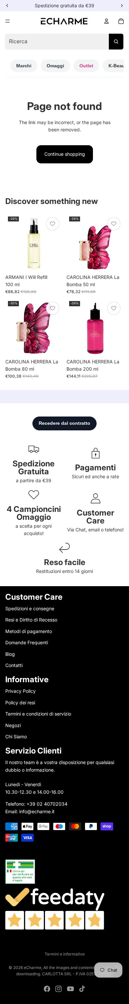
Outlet (86, 65)
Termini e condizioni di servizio (38, 714)
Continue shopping (64, 154)
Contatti (13, 665)
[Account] (106, 21)
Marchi (23, 65)
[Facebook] (47, 989)
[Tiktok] (82, 989)
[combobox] (64, 42)
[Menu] (7, 21)
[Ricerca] (116, 42)
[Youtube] (70, 989)
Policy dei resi (20, 702)
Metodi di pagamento (28, 631)
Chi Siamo (16, 736)
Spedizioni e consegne (29, 608)
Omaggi (55, 65)
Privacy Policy (20, 691)
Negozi (13, 725)
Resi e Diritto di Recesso (31, 619)
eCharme (32, 967)
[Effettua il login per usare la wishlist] (52, 223)
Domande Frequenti (26, 642)
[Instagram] (59, 989)
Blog (10, 653)
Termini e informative (65, 954)
